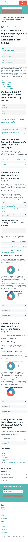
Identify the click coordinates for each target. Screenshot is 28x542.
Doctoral (4, 166)
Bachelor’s (4, 162)
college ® (6, 2)
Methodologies (4, 518)
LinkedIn (3, 527)
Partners (2, 521)
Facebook (3, 526)
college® (4, 508)
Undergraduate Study (7, 88)
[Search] (15, 2)
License (20, 462)
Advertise (3, 520)
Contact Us (3, 513)
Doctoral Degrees (6, 86)
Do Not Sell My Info (5, 534)
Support (2, 515)
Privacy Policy (4, 531)
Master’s (4, 164)
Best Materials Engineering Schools (10, 129)
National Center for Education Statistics (11, 452)
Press (2, 512)
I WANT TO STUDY (6, 489)
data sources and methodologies (15, 464)
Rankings (4, 80)
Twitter (3, 523)
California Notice (5, 532)
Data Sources (3, 517)
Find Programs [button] (23, 2)
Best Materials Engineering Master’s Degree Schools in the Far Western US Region (10, 210)
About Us (3, 510)
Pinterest (3, 524)
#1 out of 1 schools (9, 199)
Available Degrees (6, 82)
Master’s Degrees (6, 84)
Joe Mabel (12, 462)
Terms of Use (4, 529)
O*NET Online (5, 454)
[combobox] (15, 2)
